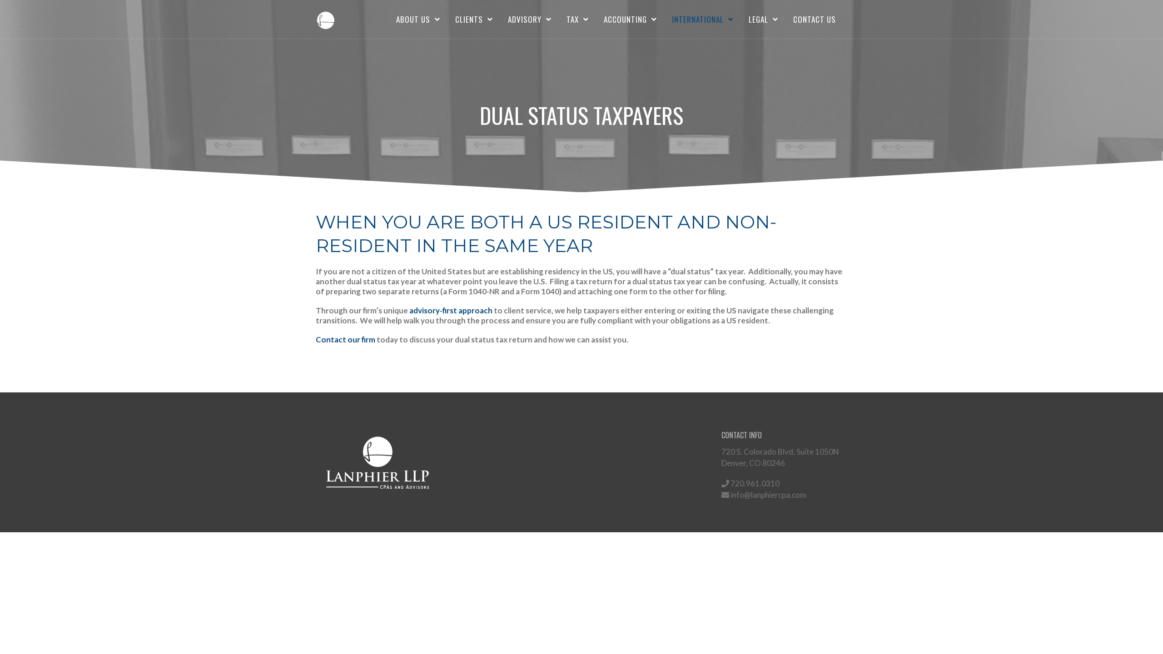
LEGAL (758, 19)
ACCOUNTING (625, 19)
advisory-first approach (450, 310)
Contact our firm (345, 339)
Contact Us (814, 19)
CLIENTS (469, 19)
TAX (573, 19)
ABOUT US (413, 19)
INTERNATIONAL (698, 19)
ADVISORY (525, 19)
